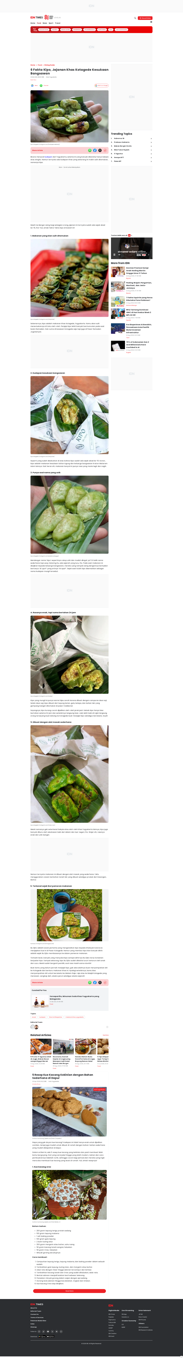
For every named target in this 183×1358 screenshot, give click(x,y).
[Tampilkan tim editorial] (107, 1027)
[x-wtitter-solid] (100, 150)
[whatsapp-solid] (90, 150)
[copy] (105, 150)
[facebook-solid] (95, 150)
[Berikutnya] (109, 1132)
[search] (135, 18)
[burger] (151, 22)
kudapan (48, 157)
